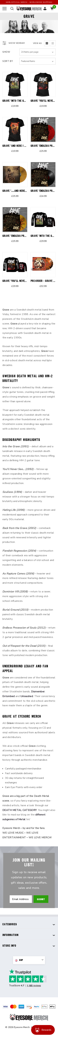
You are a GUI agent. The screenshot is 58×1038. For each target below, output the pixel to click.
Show (6, 51)
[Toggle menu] (4, 8)
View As (37, 43)
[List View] (53, 43)
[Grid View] (47, 43)
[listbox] (37, 61)
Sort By (7, 61)
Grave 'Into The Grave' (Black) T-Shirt (26, 101)
